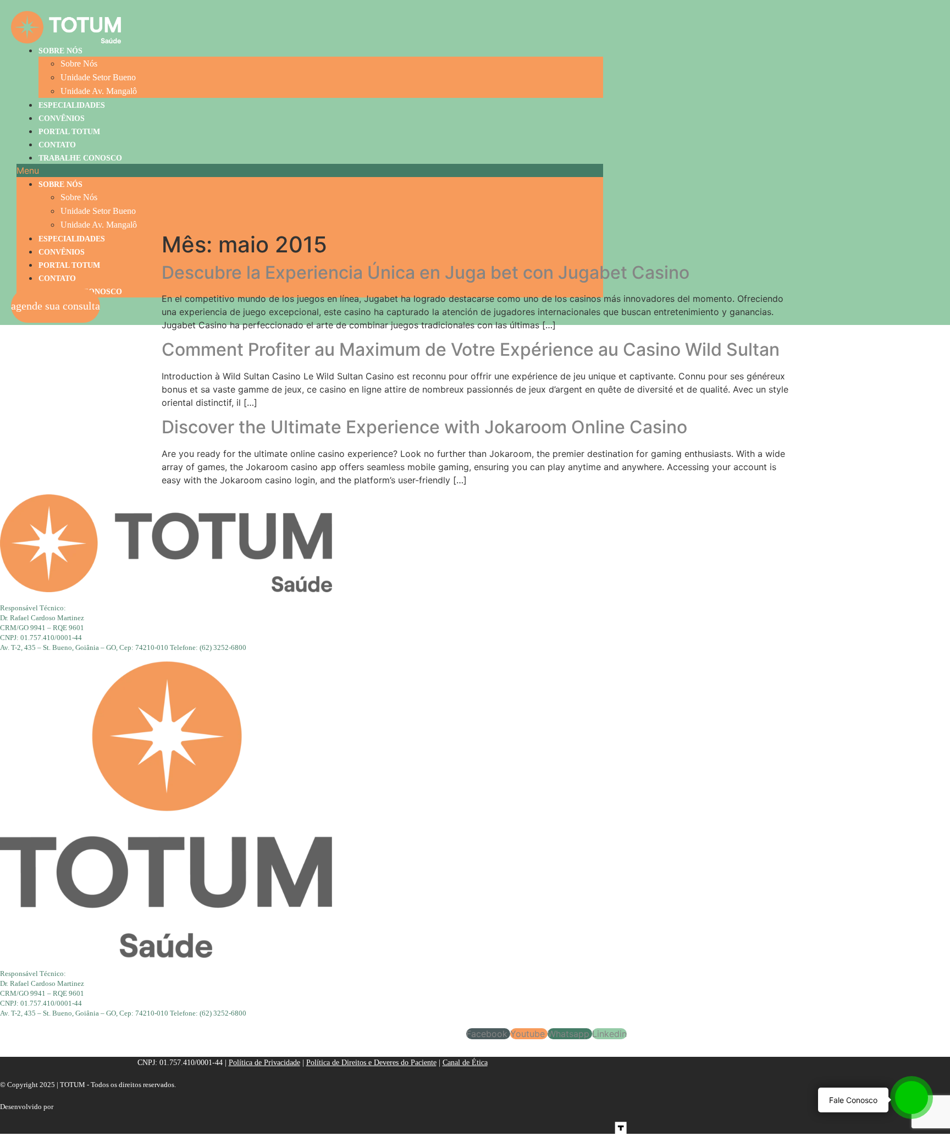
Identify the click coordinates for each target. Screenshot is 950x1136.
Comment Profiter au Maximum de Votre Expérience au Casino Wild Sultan (471, 349)
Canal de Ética (465, 1062)
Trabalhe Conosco (80, 158)
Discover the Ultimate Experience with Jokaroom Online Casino (424, 427)
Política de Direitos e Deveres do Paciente (371, 1062)
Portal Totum (69, 132)
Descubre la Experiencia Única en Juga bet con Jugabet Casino (425, 272)
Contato (57, 145)
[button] (309, 170)
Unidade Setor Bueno (98, 77)
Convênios (61, 118)
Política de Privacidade (264, 1062)
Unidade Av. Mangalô (98, 91)
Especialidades (71, 105)
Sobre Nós (60, 51)
